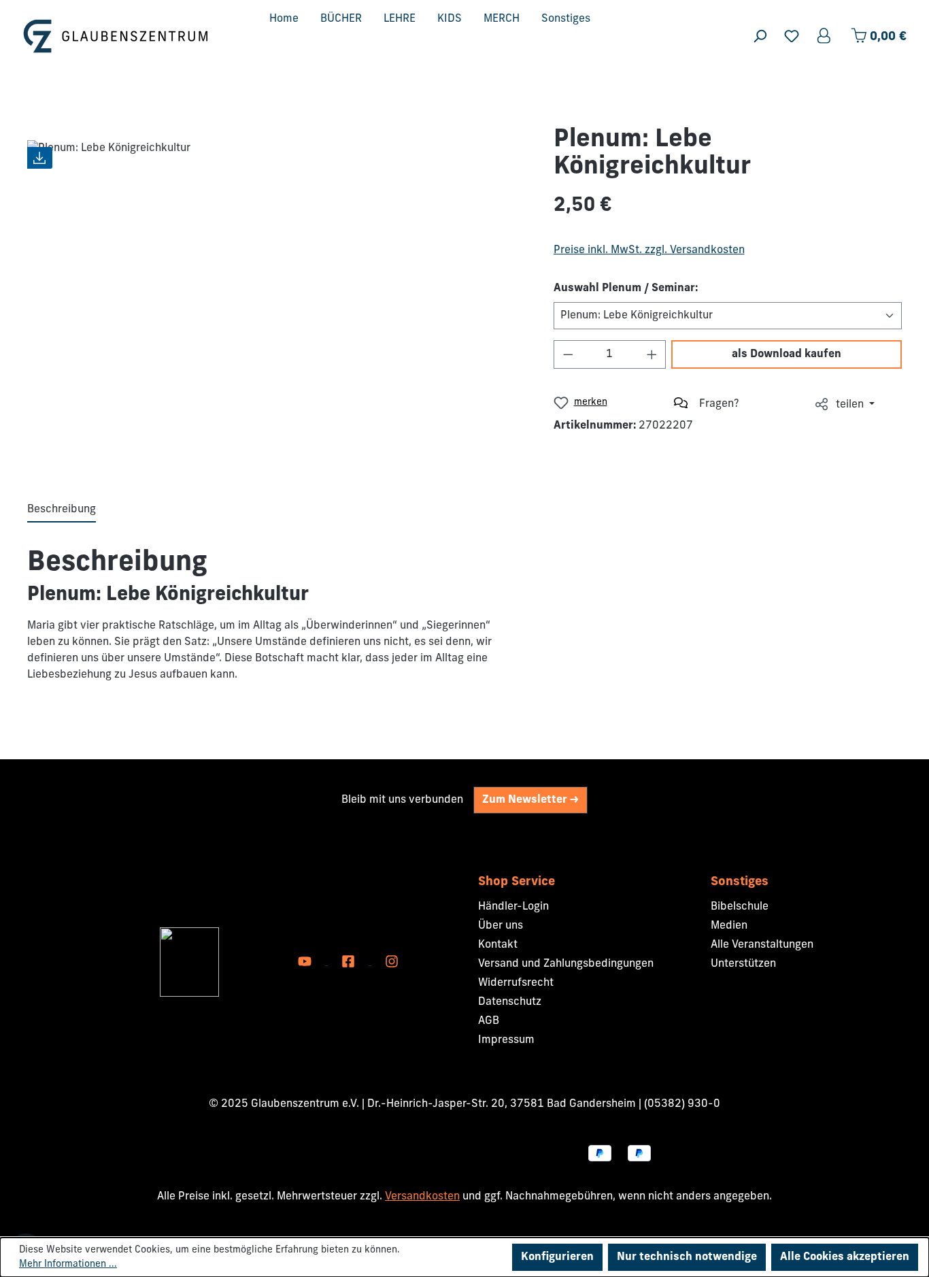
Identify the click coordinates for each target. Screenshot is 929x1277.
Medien (729, 926)
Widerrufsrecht (516, 983)
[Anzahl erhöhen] (652, 354)
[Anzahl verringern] (568, 354)
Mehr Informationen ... (68, 1264)
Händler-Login (513, 906)
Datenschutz (509, 1002)
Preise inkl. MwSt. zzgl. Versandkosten (649, 250)
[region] (277, 293)
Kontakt (498, 945)
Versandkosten (422, 1196)
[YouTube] (306, 962)
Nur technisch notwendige (687, 1257)
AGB (488, 1021)
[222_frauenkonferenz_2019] (276, 293)
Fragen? (719, 404)
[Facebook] (349, 962)
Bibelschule (739, 906)
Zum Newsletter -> (530, 800)
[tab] (61, 510)
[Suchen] (759, 36)
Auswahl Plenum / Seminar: (626, 288)
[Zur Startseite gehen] (116, 35)
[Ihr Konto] (825, 36)
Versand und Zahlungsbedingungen (566, 964)
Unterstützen (743, 964)
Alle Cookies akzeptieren (844, 1257)
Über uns (500, 926)
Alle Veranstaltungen (762, 945)
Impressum (506, 1040)
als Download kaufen (786, 354)
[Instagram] (391, 962)
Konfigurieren (557, 1257)
